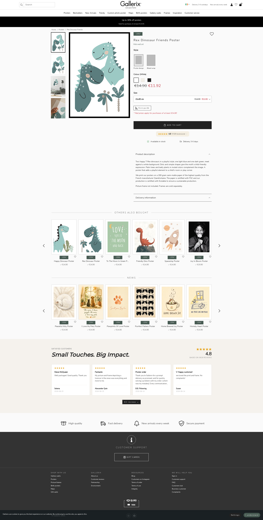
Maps (131, 13)
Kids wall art (139, 44)
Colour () (140, 74)
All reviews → (131, 402)
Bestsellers (77, 13)
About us (94, 476)
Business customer (179, 489)
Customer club (177, 486)
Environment (95, 486)
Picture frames (56, 482)
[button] (21, 4)
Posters (67, 13)
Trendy (102, 13)
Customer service (192, 13)
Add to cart (174, 125)
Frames (167, 13)
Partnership (95, 482)
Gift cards (133, 457)
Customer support (178, 479)
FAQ (173, 482)
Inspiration (177, 13)
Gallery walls (155, 13)
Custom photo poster (117, 13)
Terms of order (137, 482)
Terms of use (136, 486)
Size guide (143, 108)
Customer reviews (97, 479)
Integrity (135, 489)
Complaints (176, 492)
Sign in (174, 476)
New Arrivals (90, 13)
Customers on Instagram (140, 479)
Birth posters (141, 13)
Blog (133, 476)
